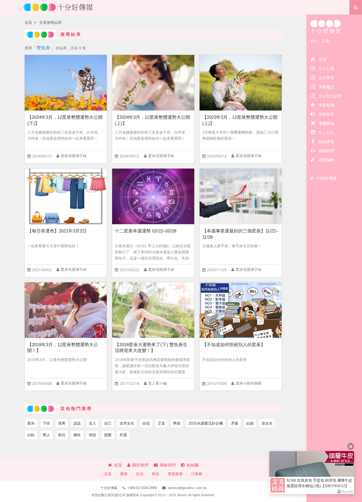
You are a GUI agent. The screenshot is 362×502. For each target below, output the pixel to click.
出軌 (31, 435)
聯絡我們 (168, 465)
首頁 (28, 23)
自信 (146, 423)
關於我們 (140, 465)
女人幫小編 (157, 383)
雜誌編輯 (326, 159)
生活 (139, 474)
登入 (314, 41)
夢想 (155, 474)
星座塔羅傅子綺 (74, 156)
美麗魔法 (326, 87)
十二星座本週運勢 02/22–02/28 (145, 231)
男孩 (176, 423)
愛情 (123, 474)
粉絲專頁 (326, 141)
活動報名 (326, 114)
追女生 (267, 423)
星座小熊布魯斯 (249, 383)
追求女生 (127, 423)
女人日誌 (326, 132)
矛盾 (234, 423)
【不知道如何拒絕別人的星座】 (233, 344)
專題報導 (175, 474)
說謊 (77, 423)
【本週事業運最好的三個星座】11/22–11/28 (240, 234)
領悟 (92, 435)
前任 (61, 435)
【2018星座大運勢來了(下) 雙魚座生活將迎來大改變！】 (151, 347)
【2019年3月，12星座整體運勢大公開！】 (62, 347)
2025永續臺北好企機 (205, 423)
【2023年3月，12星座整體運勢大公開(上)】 (239, 120)
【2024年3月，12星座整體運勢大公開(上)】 (152, 120)
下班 (46, 423)
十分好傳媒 (326, 178)
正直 (161, 423)
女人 (92, 423)
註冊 (325, 41)
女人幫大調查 (330, 96)
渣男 (61, 423)
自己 (108, 423)
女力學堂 (326, 78)
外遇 (123, 435)
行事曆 (196, 474)
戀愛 (108, 435)
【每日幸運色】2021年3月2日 (57, 231)
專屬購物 (326, 123)
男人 (46, 435)
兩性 (77, 435)
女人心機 (326, 68)
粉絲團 (192, 465)
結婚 (250, 423)
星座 (31, 423)
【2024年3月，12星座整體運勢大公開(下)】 (65, 120)
